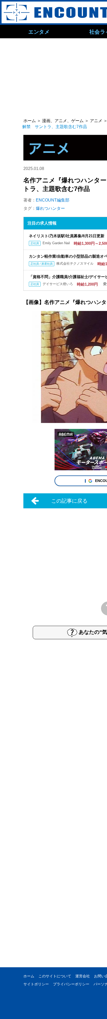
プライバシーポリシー (71, 984)
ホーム (28, 976)
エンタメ (39, 31)
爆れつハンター (50, 208)
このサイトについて (54, 976)
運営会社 (82, 976)
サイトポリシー (36, 984)
